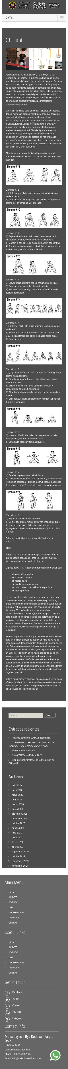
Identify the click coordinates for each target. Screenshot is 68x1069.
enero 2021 (17, 847)
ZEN (11, 907)
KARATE (13, 897)
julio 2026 (17, 785)
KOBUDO (13, 902)
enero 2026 (17, 809)
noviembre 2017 (20, 866)
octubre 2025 (18, 823)
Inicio (11, 892)
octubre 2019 (18, 856)
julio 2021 (17, 832)
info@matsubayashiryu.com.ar (27, 1058)
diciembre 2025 (19, 814)
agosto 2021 (18, 828)
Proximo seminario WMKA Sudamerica (31, 738)
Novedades (14, 917)
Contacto (13, 923)
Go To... (10, 17)
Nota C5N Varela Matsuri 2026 (27, 755)
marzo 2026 (18, 804)
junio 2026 (17, 790)
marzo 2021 (18, 837)
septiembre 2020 (20, 851)
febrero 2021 (18, 842)
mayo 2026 (17, 795)
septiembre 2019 (20, 861)
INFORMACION (16, 912)
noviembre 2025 (20, 818)
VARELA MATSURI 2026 (24, 750)
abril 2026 (17, 799)
